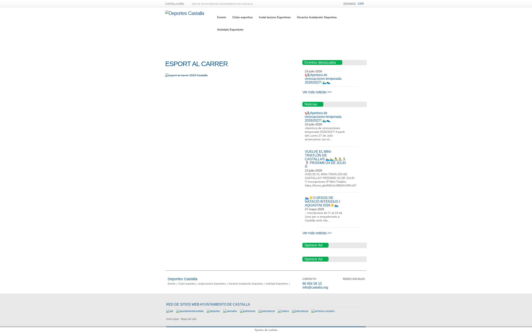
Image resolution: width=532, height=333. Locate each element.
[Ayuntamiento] (190, 311)
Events (221, 17)
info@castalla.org (315, 287)
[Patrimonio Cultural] (247, 311)
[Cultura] (283, 311)
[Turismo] (300, 311)
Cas (361, 3)
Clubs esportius (242, 17)
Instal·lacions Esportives (275, 17)
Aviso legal (172, 319)
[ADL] (169, 311)
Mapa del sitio (189, 319)
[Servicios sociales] (323, 311)
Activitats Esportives (230, 29)
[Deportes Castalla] (184, 13)
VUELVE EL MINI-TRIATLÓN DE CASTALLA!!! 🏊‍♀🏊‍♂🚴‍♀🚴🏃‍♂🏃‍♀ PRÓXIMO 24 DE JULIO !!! (325, 159)
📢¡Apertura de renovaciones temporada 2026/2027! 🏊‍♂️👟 (323, 78)
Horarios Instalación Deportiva (317, 17)
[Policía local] (267, 311)
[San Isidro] (230, 311)
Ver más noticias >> (316, 92)
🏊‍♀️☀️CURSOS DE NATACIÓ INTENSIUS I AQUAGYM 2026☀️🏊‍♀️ (322, 201)
